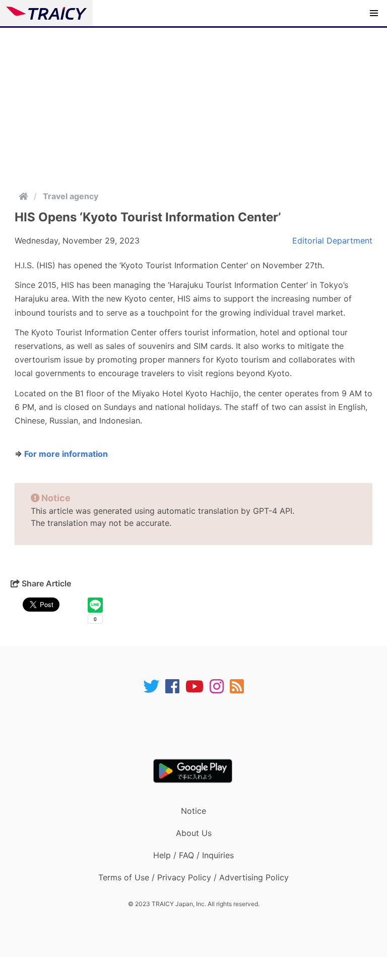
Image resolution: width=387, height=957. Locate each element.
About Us (194, 833)
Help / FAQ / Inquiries (193, 855)
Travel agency (70, 196)
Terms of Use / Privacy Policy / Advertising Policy (193, 877)
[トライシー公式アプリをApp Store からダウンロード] (200, 726)
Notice (193, 811)
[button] (374, 13)
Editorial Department (332, 240)
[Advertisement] (193, 103)
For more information (66, 454)
